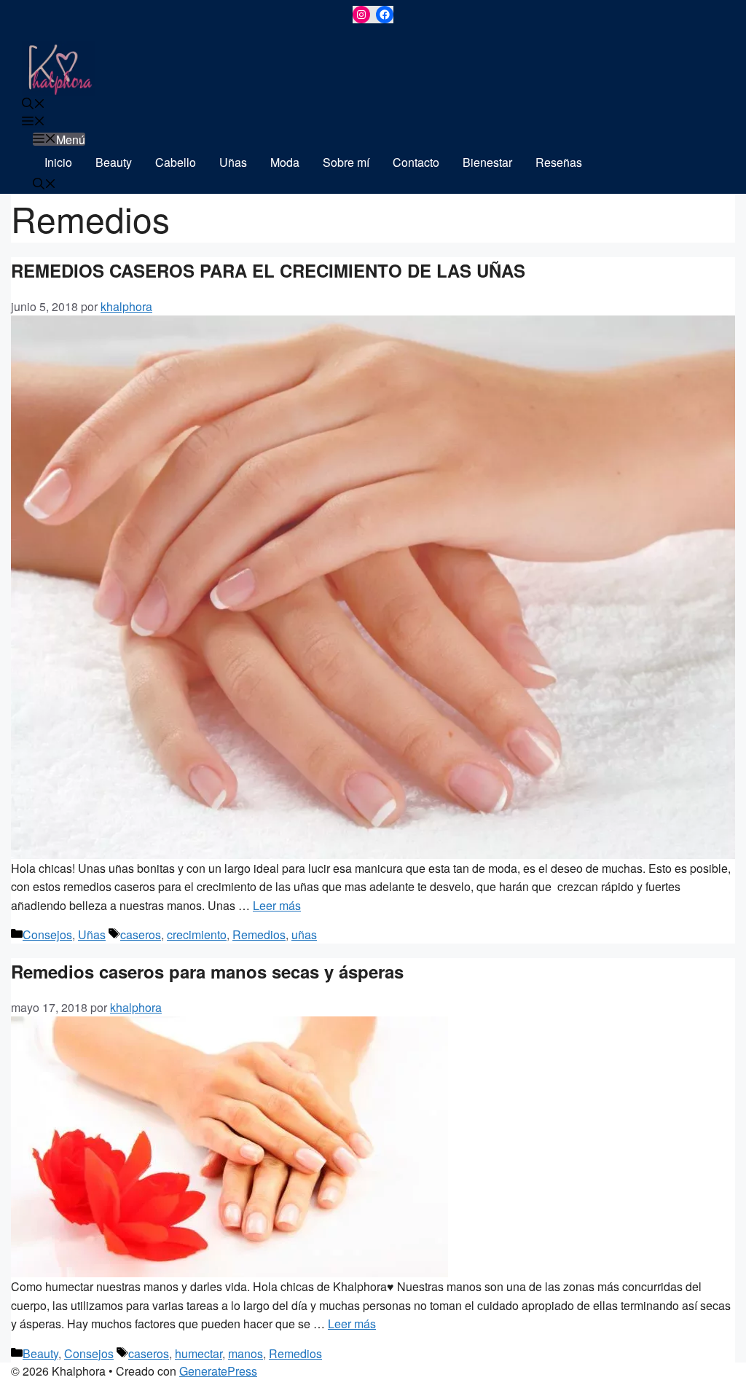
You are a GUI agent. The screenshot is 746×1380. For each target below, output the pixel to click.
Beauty (113, 162)
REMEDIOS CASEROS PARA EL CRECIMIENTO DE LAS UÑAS (268, 270)
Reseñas (558, 162)
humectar (198, 1353)
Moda (284, 162)
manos (245, 1353)
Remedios (259, 934)
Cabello (175, 162)
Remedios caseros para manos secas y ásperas (207, 971)
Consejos (47, 934)
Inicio (58, 162)
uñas (304, 934)
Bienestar (487, 162)
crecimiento (197, 934)
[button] (33, 104)
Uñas (233, 162)
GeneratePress (218, 1371)
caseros (140, 934)
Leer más (277, 905)
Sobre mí (346, 162)
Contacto (416, 162)
